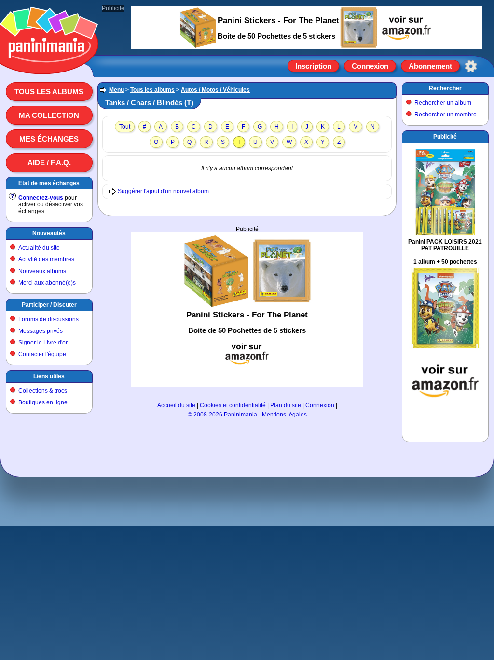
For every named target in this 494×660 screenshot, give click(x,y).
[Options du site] (471, 66)
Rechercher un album (442, 103)
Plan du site (285, 405)
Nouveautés (49, 233)
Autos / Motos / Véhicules (215, 89)
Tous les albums (48, 91)
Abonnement (430, 66)
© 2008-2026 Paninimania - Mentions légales (247, 414)
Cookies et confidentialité (233, 405)
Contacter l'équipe (42, 354)
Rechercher (445, 88)
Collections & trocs (42, 390)
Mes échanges (49, 139)
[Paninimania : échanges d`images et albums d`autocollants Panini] (49, 62)
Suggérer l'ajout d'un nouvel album (163, 191)
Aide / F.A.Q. (49, 162)
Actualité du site (39, 247)
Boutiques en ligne (43, 402)
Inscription (313, 66)
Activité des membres (46, 259)
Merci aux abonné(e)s (47, 282)
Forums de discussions (48, 319)
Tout (124, 126)
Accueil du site (176, 405)
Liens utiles (49, 376)
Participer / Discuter (49, 304)
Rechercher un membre (445, 114)
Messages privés (40, 331)
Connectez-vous (40, 197)
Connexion (370, 66)
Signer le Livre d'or (43, 342)
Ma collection (49, 115)
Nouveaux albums (42, 271)
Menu (116, 89)
